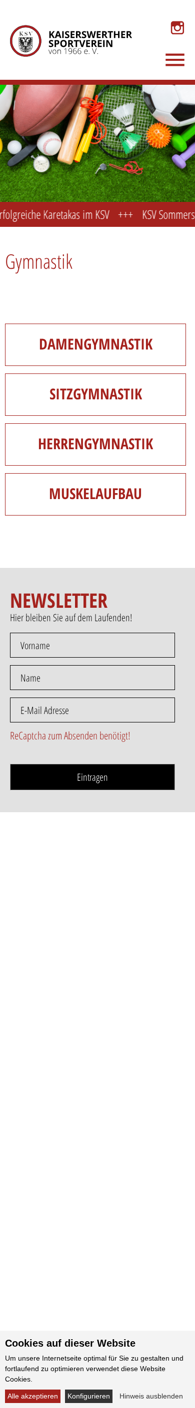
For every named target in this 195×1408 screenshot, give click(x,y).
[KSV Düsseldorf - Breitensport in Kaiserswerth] (64, 28)
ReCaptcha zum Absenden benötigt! (70, 735)
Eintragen (92, 777)
